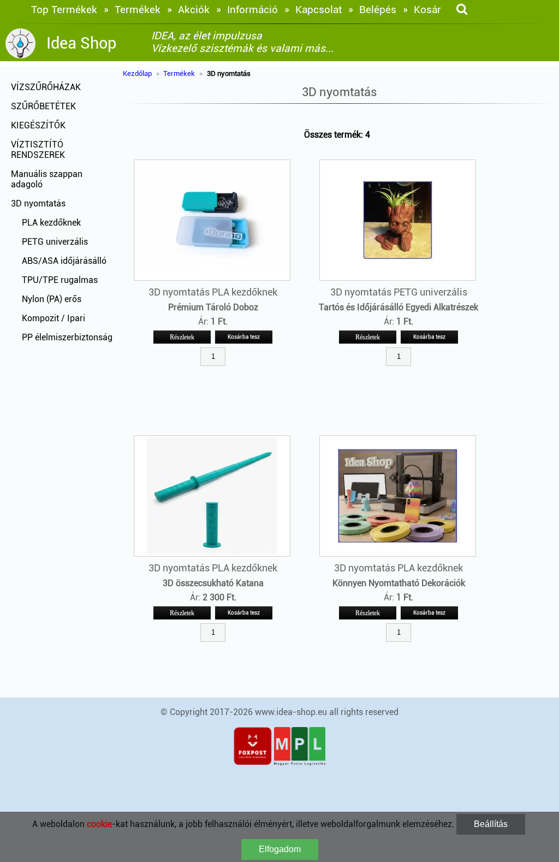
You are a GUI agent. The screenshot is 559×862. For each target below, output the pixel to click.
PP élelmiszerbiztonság (67, 337)
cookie (99, 824)
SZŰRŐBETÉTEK (43, 106)
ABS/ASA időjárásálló (64, 261)
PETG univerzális (55, 242)
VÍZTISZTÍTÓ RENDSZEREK (38, 149)
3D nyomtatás (38, 203)
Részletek (182, 337)
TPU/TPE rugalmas (60, 280)
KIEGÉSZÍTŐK (38, 125)
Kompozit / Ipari (53, 318)
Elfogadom (280, 849)
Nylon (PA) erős (51, 299)
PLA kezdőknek (51, 222)
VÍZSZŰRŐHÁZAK (46, 87)
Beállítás (491, 824)
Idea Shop (81, 43)
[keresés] (462, 9)
